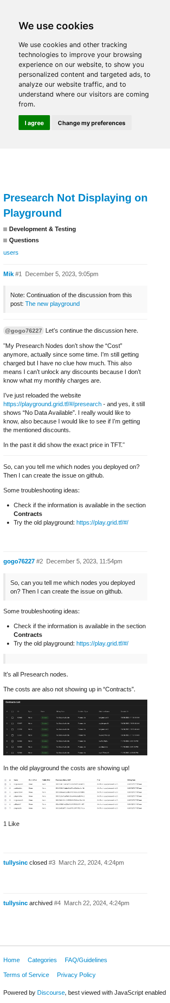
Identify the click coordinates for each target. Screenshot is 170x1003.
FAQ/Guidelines (86, 959)
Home (11, 959)
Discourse (51, 992)
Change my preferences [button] (91, 122)
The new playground (52, 303)
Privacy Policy (76, 974)
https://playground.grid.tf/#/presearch (53, 403)
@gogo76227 (23, 330)
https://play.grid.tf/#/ (102, 522)
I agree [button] (34, 122)
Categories (42, 959)
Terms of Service (26, 974)
